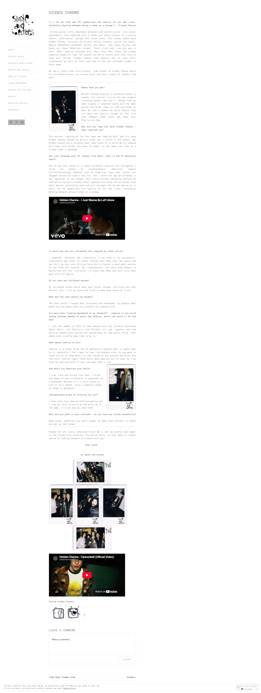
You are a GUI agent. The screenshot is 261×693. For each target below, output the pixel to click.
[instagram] (11, 122)
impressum (13, 110)
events (11, 96)
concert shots (16, 56)
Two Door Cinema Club (63, 677)
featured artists (18, 103)
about (11, 50)
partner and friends (19, 90)
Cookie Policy (69, 688)
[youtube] (22, 122)
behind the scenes (18, 70)
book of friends (17, 76)
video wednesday (17, 83)
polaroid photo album (20, 63)
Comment (126, 659)
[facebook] (16, 122)
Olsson (130, 677)
